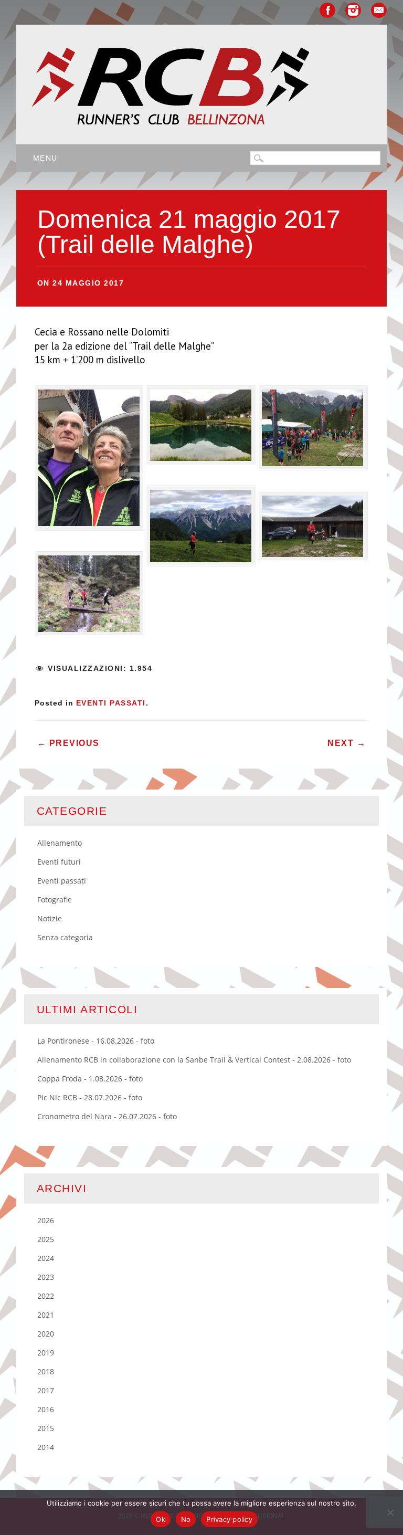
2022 (45, 1296)
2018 (45, 1371)
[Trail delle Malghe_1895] (312, 431)
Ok (160, 1519)
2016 (45, 1409)
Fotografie (54, 900)
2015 (45, 1428)
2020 (45, 1334)
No (186, 1519)
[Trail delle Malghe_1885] (201, 428)
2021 (45, 1315)
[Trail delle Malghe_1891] (89, 597)
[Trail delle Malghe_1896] (89, 461)
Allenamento (59, 843)
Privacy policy (229, 1519)
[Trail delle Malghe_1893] (201, 529)
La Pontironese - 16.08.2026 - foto (95, 1041)
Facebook (327, 10)
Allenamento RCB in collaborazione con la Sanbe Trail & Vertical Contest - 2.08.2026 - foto (194, 1060)
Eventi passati (111, 703)
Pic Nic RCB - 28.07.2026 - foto (89, 1097)
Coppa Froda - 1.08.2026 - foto (90, 1079)
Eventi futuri (59, 862)
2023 (45, 1277)
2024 (45, 1258)
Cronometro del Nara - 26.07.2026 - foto (107, 1116)
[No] (390, 1512)
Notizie (49, 918)
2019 (45, 1353)
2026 (45, 1220)
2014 (45, 1447)
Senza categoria (65, 937)
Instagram (353, 10)
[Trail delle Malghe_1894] (312, 529)
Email (379, 10)
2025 (45, 1239)
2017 (45, 1390)
